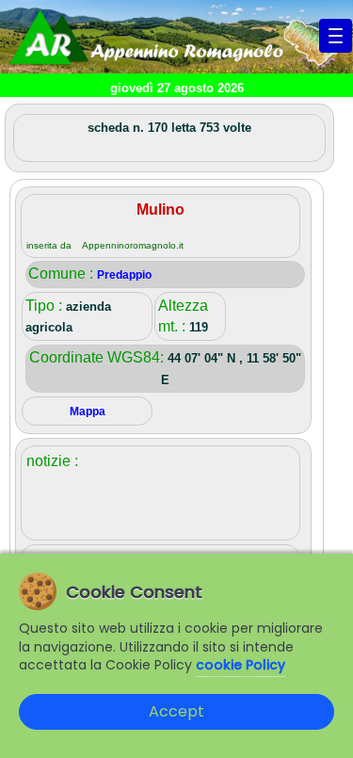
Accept (176, 711)
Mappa (87, 411)
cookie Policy (240, 664)
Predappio (124, 275)
